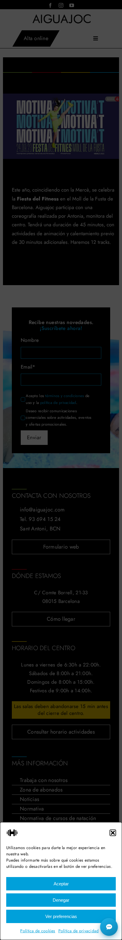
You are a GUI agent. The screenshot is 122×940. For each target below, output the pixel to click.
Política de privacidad (78, 931)
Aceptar (61, 883)
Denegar (61, 900)
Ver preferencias (61, 916)
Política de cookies (37, 931)
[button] (113, 833)
